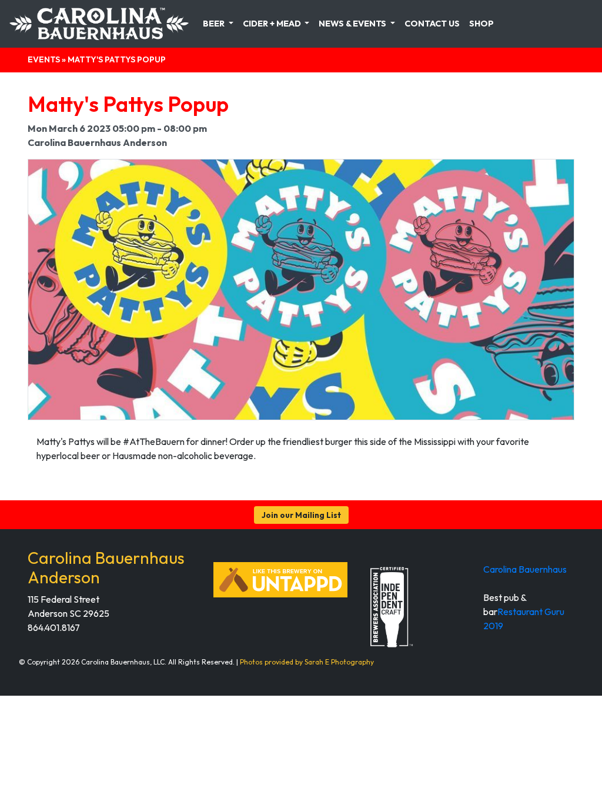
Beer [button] (214, 23)
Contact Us (432, 23)
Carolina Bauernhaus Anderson (106, 567)
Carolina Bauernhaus (525, 569)
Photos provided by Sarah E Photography (307, 661)
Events (44, 59)
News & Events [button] (353, 23)
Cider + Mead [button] (273, 23)
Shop (481, 23)
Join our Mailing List (301, 515)
